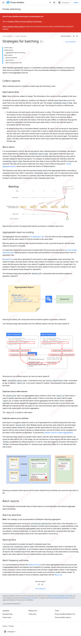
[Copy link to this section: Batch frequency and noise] (30, 560)
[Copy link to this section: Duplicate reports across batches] (30, 418)
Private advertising (12, 9)
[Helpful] (73, 36)
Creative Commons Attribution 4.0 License (59, 596)
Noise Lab (58, 575)
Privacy (11, 626)
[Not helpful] (76, 36)
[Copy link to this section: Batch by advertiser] (23, 515)
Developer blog (7, 614)
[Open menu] (3, 2)
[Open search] (50, 2)
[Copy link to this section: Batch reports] (21, 501)
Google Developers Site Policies (59, 598)
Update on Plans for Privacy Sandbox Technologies (25, 21)
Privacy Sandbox (8, 36)
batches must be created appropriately (59, 433)
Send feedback (70, 42)
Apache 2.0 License (31, 598)
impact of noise (34, 565)
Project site (32, 614)
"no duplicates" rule (37, 237)
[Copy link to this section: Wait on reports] (16, 147)
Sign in (76, 2)
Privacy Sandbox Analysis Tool (65, 614)
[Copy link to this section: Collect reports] (22, 81)
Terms (5, 626)
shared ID (7, 259)
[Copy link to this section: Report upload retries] (21, 92)
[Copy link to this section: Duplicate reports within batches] (30, 391)
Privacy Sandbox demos (63, 617)
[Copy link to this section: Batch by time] (18, 540)
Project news (7, 617)
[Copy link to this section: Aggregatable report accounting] (36, 232)
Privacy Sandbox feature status (13, 26)
